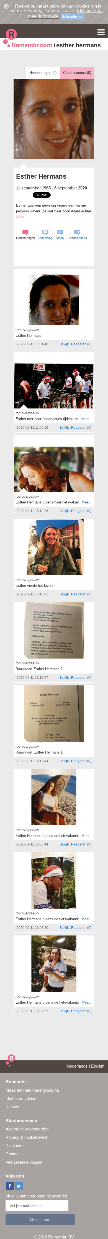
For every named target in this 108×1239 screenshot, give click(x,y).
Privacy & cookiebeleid (26, 1137)
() (75, 344)
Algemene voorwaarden (27, 1129)
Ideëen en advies (21, 1098)
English (97, 1066)
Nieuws (12, 1106)
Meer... (86, 419)
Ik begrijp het (72, 17)
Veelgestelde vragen (24, 1162)
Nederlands (77, 1066)
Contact (13, 1153)
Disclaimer (15, 1145)
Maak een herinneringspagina (32, 1090)
